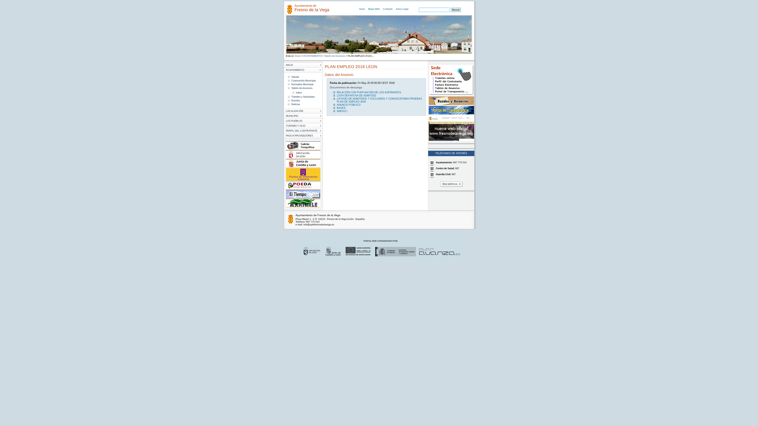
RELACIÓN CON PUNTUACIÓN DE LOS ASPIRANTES (369, 92)
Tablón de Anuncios (334, 56)
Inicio (362, 9)
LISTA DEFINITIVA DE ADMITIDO (356, 95)
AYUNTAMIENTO (312, 56)
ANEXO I (342, 111)
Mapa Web (374, 9)
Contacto (388, 9)
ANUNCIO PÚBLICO (348, 104)
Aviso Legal (402, 9)
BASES (341, 107)
